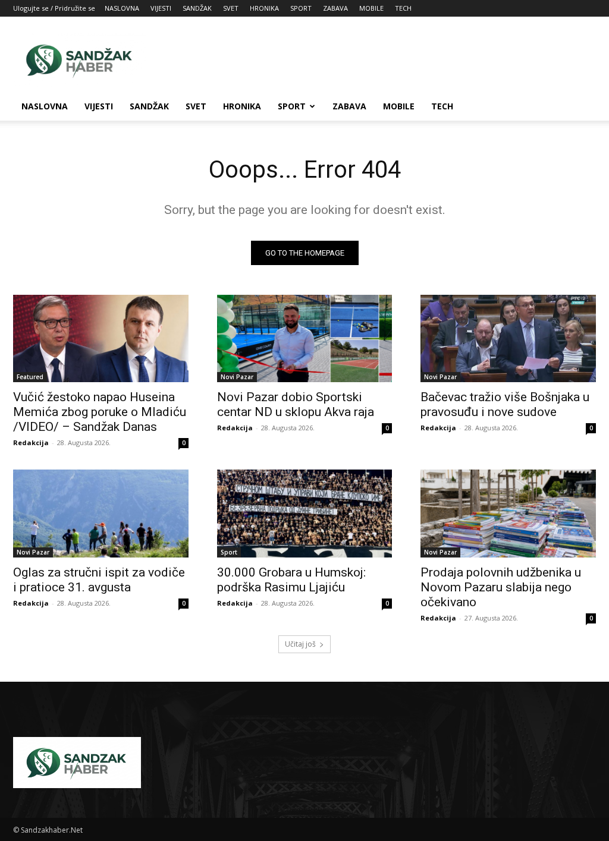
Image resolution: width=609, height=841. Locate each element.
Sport (229, 552)
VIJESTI (160, 8)
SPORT (301, 8)
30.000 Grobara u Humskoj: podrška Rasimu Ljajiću (291, 579)
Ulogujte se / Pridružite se (54, 8)
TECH (403, 8)
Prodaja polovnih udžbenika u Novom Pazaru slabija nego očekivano (500, 587)
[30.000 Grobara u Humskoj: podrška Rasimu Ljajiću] (305, 513)
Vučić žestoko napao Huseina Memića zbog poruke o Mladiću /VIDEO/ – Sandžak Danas (99, 412)
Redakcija (31, 442)
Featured (30, 377)
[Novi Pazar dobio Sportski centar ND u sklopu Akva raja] (305, 338)
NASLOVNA (122, 8)
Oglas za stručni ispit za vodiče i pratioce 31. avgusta (99, 579)
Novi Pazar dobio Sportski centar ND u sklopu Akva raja (295, 404)
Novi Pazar (237, 377)
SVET (230, 8)
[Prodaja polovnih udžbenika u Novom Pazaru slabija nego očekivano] (508, 513)
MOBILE (371, 8)
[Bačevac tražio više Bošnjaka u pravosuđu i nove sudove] (508, 338)
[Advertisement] (379, 60)
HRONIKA (264, 8)
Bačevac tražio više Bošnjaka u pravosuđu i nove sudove (504, 404)
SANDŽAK (197, 8)
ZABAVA (335, 8)
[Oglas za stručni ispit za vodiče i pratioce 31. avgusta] (101, 513)
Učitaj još (300, 644)
